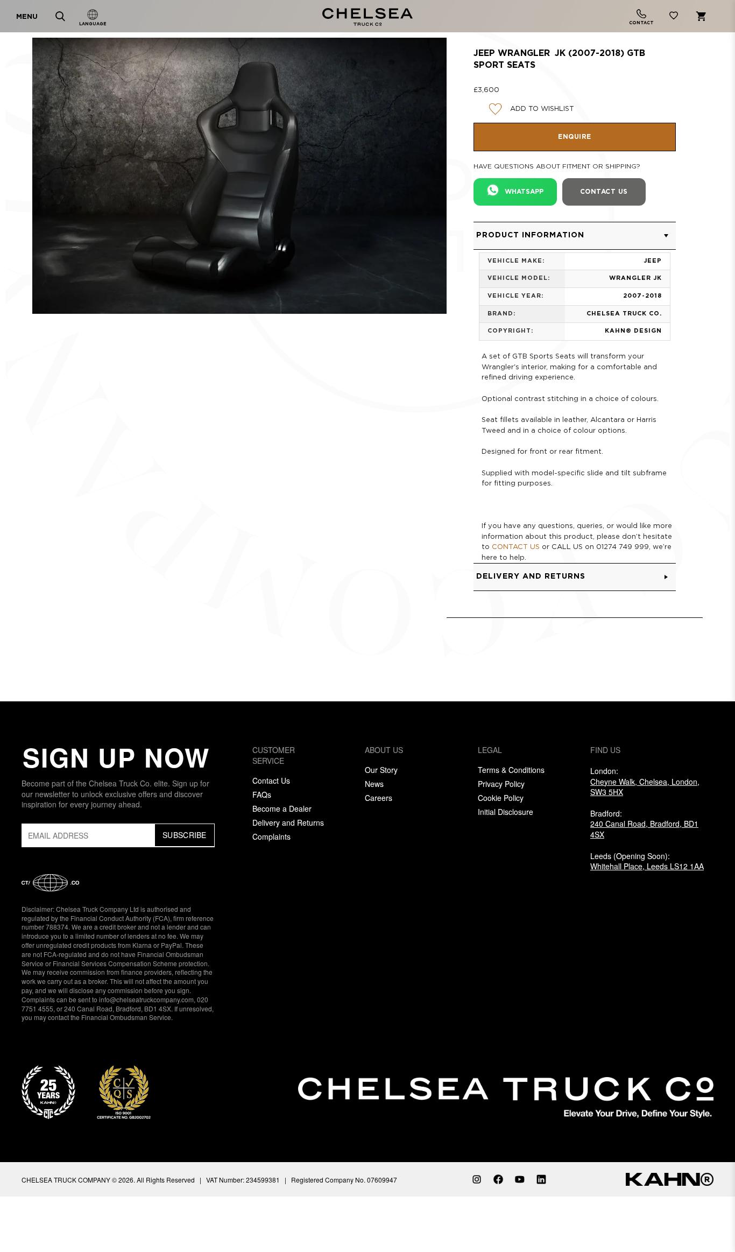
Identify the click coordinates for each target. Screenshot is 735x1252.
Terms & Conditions (511, 769)
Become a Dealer (282, 808)
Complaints (271, 836)
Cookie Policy (501, 797)
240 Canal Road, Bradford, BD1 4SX (644, 829)
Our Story (381, 769)
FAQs (261, 794)
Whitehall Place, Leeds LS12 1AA (647, 866)
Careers (378, 797)
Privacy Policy (501, 783)
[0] (674, 17)
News (374, 783)
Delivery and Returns (288, 822)
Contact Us (271, 780)
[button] (574, 236)
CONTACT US (516, 547)
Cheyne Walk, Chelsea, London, (644, 787)
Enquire (574, 137)
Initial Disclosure (505, 811)
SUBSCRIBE (184, 834)
